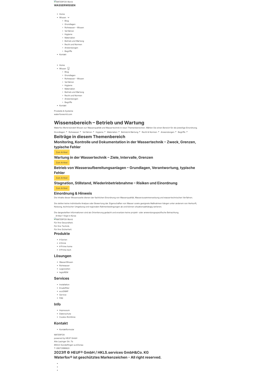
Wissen (62, 17)
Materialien (70, 37)
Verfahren (69, 31)
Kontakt (62, 54)
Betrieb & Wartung (131, 132)
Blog (67, 21)
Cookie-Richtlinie (67, 317)
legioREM (63, 272)
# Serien (63, 239)
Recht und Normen (73, 44)
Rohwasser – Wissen (74, 27)
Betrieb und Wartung (74, 41)
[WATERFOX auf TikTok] (60, 363)
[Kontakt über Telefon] (55, 9)
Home (62, 14)
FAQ (61, 298)
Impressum (64, 310)
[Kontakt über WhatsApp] (55, 117)
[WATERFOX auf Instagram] (60, 370)
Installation (64, 284)
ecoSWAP (63, 291)
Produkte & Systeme (63, 111)
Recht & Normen (150, 132)
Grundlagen (70, 24)
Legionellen (64, 269)
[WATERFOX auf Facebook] (60, 367)
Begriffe (68, 51)
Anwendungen (71, 47)
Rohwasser (75, 132)
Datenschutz (65, 313)
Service (62, 294)
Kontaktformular (66, 329)
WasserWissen (66, 262)
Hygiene (68, 34)
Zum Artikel (62, 152)
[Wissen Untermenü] (68, 17)
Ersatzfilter (64, 288)
